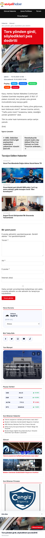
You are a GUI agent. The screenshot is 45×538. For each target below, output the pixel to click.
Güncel (11, 23)
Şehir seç (9, 319)
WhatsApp (32, 83)
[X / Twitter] (11, 338)
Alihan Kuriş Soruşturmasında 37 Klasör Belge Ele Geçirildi (21, 427)
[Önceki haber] (34, 354)
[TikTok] (30, 338)
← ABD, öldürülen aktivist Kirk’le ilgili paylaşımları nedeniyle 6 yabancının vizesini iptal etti (11, 143)
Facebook (23, 83)
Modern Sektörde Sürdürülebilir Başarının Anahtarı (22, 422)
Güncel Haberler (10, 11)
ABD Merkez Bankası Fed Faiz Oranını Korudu (20, 424)
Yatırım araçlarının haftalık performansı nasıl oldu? (21, 419)
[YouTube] (23, 338)
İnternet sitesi (7, 278)
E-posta (6, 269)
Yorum (5, 240)
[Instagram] (17, 338)
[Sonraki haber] (38, 354)
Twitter (14, 83)
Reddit (7, 87)
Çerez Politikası (26, 11)
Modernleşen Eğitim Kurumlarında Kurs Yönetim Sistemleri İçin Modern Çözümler (21, 431)
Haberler (5, 23)
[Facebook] (5, 338)
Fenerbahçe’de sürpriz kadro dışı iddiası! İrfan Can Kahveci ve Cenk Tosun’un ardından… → (33, 143)
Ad (3, 260)
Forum (38, 11)
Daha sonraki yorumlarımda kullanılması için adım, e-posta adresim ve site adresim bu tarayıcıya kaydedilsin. (22, 291)
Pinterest (15, 87)
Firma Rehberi (22, 16)
